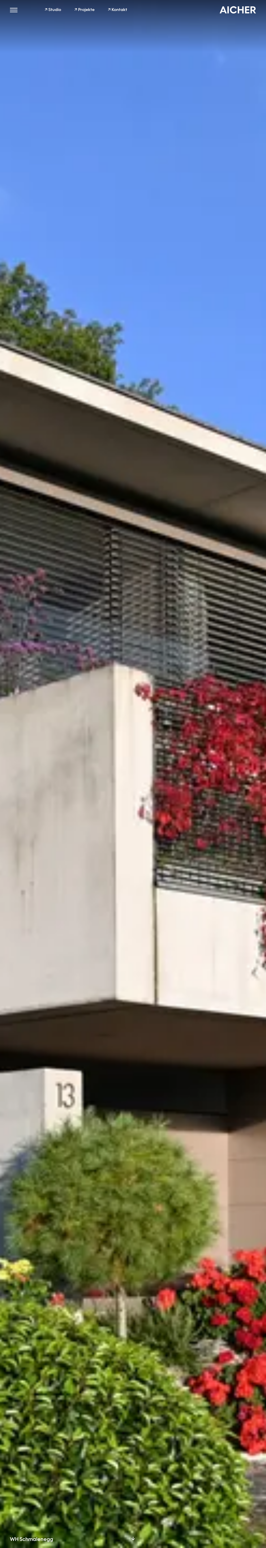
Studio (53, 10)
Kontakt (117, 10)
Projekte (84, 10)
